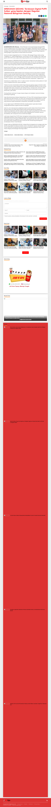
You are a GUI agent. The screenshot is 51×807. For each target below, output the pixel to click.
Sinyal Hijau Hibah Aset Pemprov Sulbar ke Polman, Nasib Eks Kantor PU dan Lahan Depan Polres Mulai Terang (25, 192)
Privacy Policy (37, 804)
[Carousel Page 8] (30, 319)
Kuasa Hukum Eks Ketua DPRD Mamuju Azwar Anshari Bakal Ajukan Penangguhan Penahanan (36, 152)
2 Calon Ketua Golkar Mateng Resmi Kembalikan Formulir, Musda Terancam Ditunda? (27, 515)
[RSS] (25, 141)
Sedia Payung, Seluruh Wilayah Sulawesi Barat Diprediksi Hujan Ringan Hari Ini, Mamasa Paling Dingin (14, 164)
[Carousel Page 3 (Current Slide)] (23, 319)
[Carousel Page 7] (29, 319)
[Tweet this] (41, 16)
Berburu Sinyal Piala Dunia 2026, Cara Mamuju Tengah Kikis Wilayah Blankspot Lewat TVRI (13, 156)
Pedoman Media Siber (16, 805)
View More (25, 252)
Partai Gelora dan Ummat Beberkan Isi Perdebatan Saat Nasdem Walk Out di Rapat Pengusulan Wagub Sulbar (27, 328)
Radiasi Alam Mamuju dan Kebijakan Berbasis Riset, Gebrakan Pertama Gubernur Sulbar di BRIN (39, 192)
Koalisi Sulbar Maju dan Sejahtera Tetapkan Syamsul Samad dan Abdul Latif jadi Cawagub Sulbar (27, 422)
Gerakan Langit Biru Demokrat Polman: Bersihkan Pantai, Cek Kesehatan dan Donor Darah (27, 610)
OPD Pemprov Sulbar (29, 134)
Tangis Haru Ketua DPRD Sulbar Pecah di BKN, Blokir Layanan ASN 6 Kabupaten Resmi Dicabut (40, 180)
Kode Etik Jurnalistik (7, 805)
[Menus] (4, 1)
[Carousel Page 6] (27, 319)
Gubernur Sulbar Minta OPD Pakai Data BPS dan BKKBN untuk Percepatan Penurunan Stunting (36, 156)
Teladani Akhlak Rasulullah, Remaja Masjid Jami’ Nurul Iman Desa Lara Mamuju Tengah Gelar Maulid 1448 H (25, 317)
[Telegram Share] (43, 16)
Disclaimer (31, 804)
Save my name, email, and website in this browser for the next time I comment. (21, 216)
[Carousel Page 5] (26, 319)
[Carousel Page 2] (21, 319)
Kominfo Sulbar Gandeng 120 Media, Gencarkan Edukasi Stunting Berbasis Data (14, 160)
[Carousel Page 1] (20, 319)
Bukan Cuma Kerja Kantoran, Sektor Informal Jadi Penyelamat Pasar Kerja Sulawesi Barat (14, 152)
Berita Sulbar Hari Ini (9, 134)
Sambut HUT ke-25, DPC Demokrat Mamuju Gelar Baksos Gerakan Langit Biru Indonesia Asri (28, 704)
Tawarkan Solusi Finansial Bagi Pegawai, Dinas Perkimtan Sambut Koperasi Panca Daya (13, 145)
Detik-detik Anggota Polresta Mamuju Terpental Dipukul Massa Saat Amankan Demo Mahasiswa (36, 160)
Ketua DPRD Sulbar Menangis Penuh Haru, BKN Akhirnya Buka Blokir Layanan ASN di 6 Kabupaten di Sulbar (10, 192)
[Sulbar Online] (26, 1)
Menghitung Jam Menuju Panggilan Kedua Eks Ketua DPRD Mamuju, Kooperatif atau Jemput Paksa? (35, 164)
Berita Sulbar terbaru (19, 134)
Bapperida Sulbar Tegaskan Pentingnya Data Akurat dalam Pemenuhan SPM (38, 145)
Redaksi (25, 804)
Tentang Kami (20, 804)
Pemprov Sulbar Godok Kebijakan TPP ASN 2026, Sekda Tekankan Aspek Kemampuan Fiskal (10, 180)
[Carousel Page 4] (24, 319)
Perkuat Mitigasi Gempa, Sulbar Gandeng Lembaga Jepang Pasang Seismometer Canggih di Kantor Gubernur (25, 180)
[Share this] (39, 16)
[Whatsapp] (46, 16)
